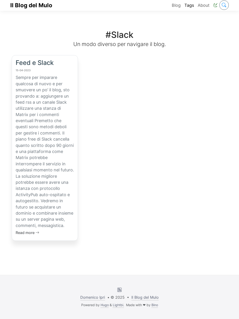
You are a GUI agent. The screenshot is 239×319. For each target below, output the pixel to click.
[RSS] (119, 289)
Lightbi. (118, 305)
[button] (215, 5)
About (204, 5)
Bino (154, 305)
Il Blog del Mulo (31, 5)
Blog (176, 5)
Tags (189, 5)
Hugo (105, 305)
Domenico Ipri (92, 297)
